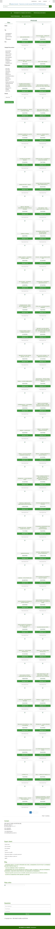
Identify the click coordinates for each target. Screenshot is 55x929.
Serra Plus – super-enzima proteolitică (25, 651)
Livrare (6, 850)
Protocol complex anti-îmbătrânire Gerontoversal (24, 503)
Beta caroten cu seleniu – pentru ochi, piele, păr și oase (43, 85)
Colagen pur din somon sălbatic (25, 159)
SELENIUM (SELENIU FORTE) (42, 627)
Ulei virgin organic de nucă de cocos (43, 749)
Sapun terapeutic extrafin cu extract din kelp (25, 602)
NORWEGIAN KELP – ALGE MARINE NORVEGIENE (25, 405)
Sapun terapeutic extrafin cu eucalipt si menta (43, 577)
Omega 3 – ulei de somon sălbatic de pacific (42, 430)
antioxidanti (8, 57)
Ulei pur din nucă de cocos (25, 750)
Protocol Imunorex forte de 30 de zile (42, 503)
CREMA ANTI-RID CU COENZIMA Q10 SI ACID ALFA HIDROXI (43, 159)
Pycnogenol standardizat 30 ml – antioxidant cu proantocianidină (43, 527)
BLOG (40, 1)
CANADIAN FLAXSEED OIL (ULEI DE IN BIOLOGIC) (25, 135)
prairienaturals (9, 76)
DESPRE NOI (34, 1)
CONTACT (45, 1)
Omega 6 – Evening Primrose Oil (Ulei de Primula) (43, 454)
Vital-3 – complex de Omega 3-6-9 (43, 774)
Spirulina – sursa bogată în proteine (25, 700)
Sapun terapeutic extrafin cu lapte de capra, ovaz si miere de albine (43, 601)
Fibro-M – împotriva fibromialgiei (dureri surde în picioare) (25, 208)
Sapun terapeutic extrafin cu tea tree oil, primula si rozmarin (25, 626)
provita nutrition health (8, 79)
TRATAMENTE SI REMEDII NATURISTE (22, 13)
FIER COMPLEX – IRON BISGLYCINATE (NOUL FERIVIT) (43, 208)
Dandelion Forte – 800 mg (25, 184)
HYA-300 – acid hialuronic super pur (43, 257)
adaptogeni (8, 54)
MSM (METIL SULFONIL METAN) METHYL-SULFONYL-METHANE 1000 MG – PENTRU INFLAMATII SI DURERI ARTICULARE (43, 330)
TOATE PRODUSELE (15, 16)
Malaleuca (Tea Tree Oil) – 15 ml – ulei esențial (25, 725)
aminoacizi (8, 55)
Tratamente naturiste (8, 34)
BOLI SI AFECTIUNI (26, 16)
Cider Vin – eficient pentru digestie (43, 135)
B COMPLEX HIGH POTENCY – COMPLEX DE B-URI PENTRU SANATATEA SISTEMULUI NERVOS (24, 85)
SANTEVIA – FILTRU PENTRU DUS (24, 577)
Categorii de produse (9, 47)
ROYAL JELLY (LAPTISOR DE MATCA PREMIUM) (43, 307)
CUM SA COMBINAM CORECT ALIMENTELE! (15, 868)
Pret (5, 41)
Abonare (27, 914)
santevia (7, 91)
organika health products (8, 73)
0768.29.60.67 (33, 927)
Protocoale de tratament (8, 38)
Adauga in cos (25, 42)
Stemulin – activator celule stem (42, 700)
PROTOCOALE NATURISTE (40, 13)
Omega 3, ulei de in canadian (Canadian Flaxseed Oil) (25, 454)
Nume (6, 25)
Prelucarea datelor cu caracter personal (13, 854)
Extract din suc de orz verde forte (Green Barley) (43, 184)
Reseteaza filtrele (9, 102)
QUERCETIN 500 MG (25, 553)
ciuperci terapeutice (8, 62)
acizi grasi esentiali (8, 51)
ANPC (6, 858)
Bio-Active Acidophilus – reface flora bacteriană (25, 110)
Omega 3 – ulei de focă (25, 430)
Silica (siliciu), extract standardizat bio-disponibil (25, 675)
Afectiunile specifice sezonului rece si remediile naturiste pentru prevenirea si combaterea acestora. (26, 872)
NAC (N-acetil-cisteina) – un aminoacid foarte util (43, 356)
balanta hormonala (8, 59)
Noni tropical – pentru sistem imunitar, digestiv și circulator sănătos (43, 380)
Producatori (7, 65)
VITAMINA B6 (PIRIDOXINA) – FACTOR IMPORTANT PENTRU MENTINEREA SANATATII (43, 798)
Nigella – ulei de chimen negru (25, 381)
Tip (5, 30)
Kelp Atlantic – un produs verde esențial (25, 282)
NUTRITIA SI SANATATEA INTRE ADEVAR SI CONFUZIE (17, 874)
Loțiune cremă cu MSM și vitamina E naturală (24, 331)
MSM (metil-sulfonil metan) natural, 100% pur (25, 356)
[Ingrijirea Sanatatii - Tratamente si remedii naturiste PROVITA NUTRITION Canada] (27, 3)
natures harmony (7, 85)
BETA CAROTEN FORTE (24, 37)
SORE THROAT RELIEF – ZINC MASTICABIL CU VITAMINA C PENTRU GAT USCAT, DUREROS (42, 675)
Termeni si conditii (8, 852)
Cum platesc (7, 848)
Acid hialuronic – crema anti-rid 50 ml (42, 36)
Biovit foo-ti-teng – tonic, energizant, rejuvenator (42, 110)
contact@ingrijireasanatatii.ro (10, 832)
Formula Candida (25, 233)
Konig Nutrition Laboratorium (9, 82)
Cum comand (7, 846)
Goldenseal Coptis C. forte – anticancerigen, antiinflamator (42, 232)
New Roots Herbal (8, 88)
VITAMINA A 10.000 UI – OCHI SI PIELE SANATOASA (25, 798)
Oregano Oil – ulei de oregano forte (25, 479)
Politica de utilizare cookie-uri (11, 856)
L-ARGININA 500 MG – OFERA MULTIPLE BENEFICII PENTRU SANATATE (25, 306)
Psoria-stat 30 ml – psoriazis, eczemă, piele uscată (24, 528)
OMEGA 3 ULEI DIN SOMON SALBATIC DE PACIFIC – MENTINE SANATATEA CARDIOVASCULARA (42, 404)
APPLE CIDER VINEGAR (42, 61)
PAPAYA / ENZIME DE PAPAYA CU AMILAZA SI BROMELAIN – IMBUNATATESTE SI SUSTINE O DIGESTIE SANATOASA (42, 477)
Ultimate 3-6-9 (25, 774)
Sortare (6, 93)
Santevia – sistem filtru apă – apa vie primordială (42, 553)
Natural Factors (7, 69)
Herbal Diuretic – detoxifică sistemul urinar (24, 257)
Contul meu (7, 844)
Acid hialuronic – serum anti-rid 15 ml (25, 61)
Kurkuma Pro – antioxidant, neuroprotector (43, 282)
